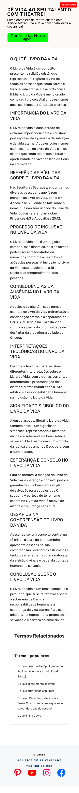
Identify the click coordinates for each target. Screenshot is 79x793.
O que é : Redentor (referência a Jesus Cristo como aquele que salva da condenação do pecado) (40, 703)
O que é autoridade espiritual (35, 691)
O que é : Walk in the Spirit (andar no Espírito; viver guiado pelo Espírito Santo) (40, 671)
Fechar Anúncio (68, 5)
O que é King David (29, 715)
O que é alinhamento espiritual (36, 684)
